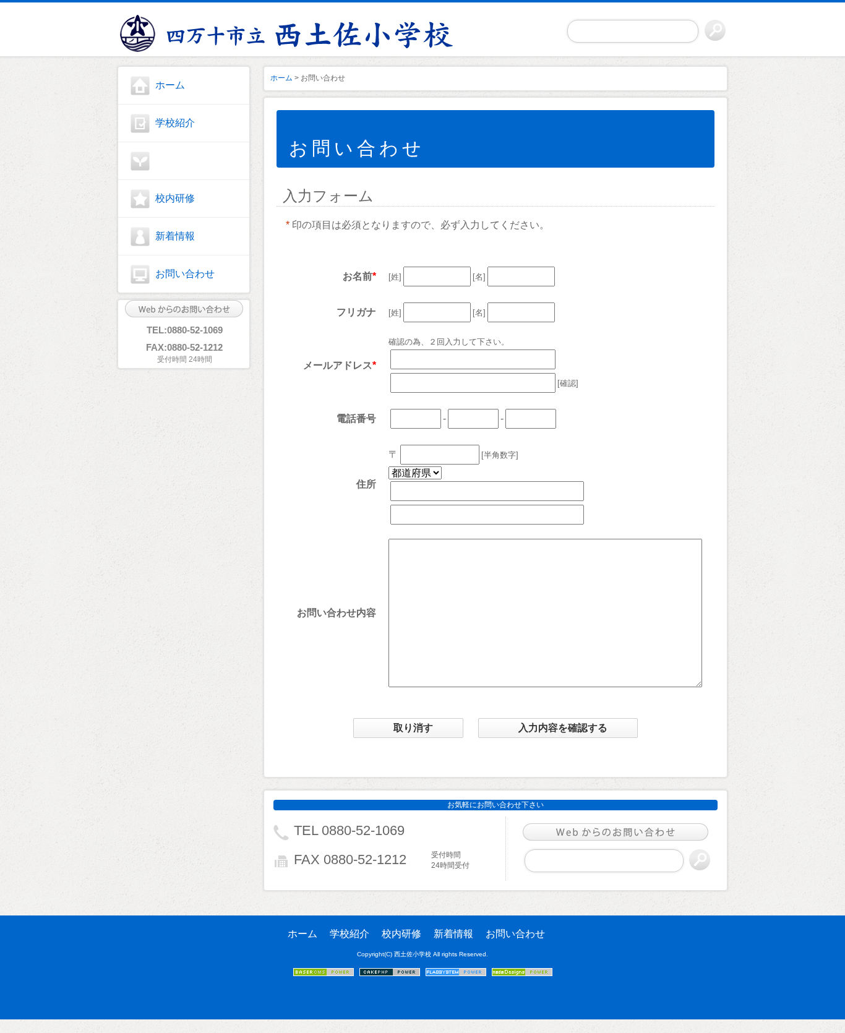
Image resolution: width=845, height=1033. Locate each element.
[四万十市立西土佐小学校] (184, 31)
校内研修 (175, 198)
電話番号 (356, 418)
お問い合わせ (185, 273)
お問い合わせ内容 (336, 612)
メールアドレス (337, 365)
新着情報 (175, 236)
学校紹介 (175, 123)
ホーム (170, 85)
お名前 (357, 276)
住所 (366, 484)
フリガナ (356, 312)
